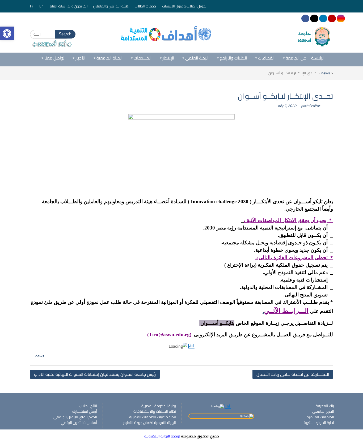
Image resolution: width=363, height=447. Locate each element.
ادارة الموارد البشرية (319, 422)
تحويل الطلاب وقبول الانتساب (184, 6)
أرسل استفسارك (84, 411)
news (325, 73)
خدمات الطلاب (146, 6)
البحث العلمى (197, 58)
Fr (32, 6)
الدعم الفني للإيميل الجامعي (75, 417)
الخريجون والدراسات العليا (69, 6)
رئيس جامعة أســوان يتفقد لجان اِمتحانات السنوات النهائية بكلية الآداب (95, 374)
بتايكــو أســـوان (216, 323)
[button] (7, 33)
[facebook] (305, 18)
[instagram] (341, 18)
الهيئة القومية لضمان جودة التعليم (149, 422)
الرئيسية (317, 58)
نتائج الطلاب (88, 405)
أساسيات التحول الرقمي (79, 422)
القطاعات (266, 58)
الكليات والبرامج (233, 58)
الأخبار (80, 58)
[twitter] (314, 18)
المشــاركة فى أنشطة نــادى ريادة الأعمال (292, 374)
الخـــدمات (142, 58)
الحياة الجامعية (109, 58)
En (41, 6)
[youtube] (332, 18)
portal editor (310, 105)
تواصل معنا (54, 58)
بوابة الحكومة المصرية (158, 405)
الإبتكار (168, 58)
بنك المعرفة (325, 405)
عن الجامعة (296, 58)
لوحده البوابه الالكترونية (162, 436)
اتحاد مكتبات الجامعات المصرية (152, 417)
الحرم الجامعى (323, 411)
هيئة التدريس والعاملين (111, 6)
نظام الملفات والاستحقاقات (154, 411)
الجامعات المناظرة (320, 417)
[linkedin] (323, 18)
